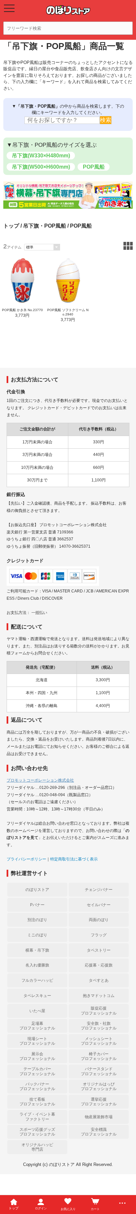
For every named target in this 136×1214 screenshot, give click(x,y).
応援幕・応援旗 (99, 965)
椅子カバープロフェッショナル (99, 1056)
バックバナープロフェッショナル (37, 1086)
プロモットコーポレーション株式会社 (40, 780)
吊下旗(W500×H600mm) (41, 167)
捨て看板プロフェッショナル (37, 1101)
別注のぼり (37, 919)
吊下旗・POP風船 (44, 226)
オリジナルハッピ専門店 (37, 1147)
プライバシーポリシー (26, 859)
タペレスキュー (37, 995)
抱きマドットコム (99, 995)
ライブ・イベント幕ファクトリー (37, 1116)
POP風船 (94, 167)
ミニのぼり (37, 935)
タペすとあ (99, 980)
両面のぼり (99, 919)
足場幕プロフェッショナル (37, 1025)
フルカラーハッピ (37, 980)
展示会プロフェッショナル (37, 1056)
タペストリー (99, 950)
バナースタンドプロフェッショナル (99, 1071)
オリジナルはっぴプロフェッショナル (99, 1086)
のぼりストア (37, 889)
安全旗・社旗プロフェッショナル (99, 1025)
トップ (11, 226)
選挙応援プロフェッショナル (99, 1101)
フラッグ (99, 935)
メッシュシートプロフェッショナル (99, 1041)
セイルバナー (99, 905)
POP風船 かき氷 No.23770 (22, 310)
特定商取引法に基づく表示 (74, 859)
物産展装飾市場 (99, 1117)
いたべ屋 (37, 1011)
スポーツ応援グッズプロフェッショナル (37, 1131)
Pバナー (37, 905)
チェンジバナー (99, 889)
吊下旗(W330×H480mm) (41, 155)
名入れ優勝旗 (37, 965)
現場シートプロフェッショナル (37, 1041)
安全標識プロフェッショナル (99, 1131)
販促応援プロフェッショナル (99, 1010)
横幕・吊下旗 (37, 950)
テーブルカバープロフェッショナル (37, 1071)
